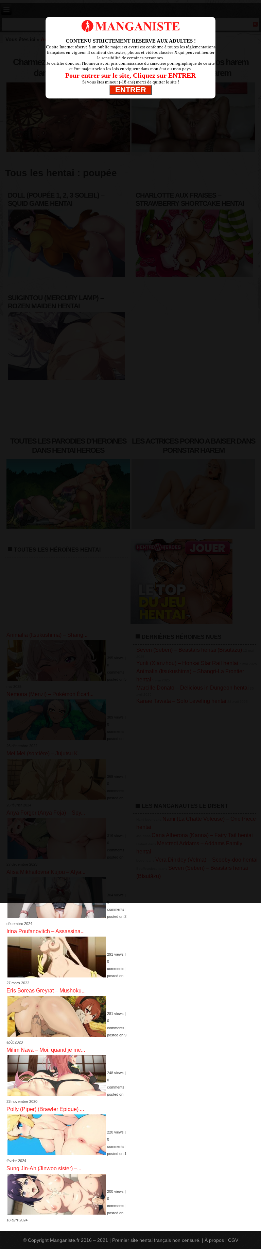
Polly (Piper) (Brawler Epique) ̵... (45, 1109)
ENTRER (130, 90)
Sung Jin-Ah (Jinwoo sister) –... (43, 1168)
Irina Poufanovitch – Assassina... (45, 931)
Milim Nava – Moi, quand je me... (45, 1050)
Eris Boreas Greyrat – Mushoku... (46, 990)
